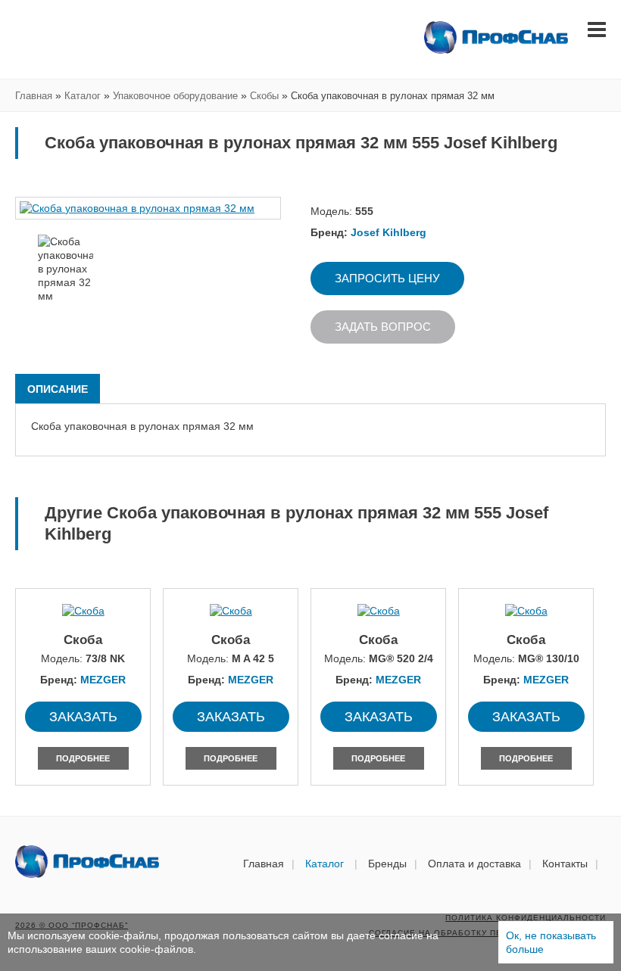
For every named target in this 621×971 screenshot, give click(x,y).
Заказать (83, 716)
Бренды (387, 863)
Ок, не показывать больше (551, 942)
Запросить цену (387, 278)
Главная (263, 863)
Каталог (326, 863)
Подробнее (83, 758)
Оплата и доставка (474, 863)
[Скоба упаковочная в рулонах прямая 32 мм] (148, 208)
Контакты (565, 863)
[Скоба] (83, 611)
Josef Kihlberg (388, 232)
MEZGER (103, 680)
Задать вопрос (383, 326)
